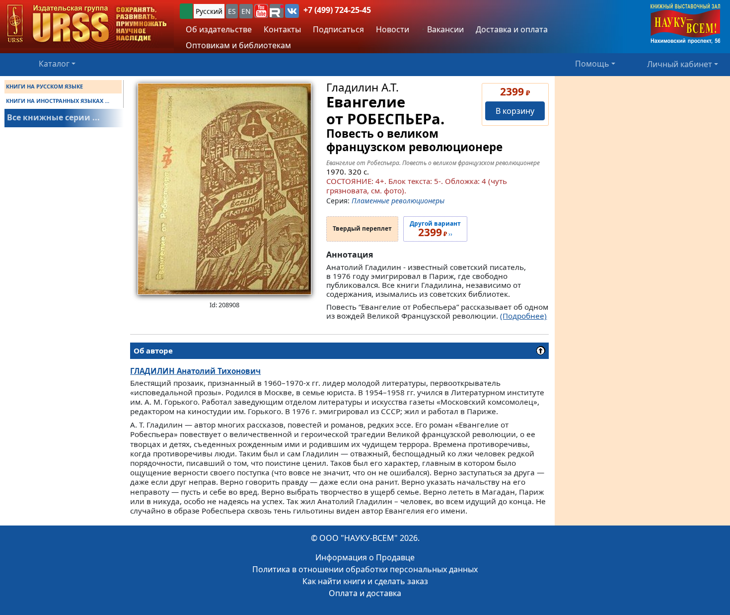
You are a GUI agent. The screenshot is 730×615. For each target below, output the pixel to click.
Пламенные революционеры (398, 200)
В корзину (515, 110)
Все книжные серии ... (53, 117)
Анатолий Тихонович (195, 371)
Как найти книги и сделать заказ (365, 581)
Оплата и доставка (365, 593)
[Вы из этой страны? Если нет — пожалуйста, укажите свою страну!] (186, 11)
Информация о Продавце (365, 557)
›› (435, 229)
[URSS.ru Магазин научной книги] (87, 24)
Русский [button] (209, 11)
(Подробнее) (523, 316)
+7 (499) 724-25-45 (337, 9)
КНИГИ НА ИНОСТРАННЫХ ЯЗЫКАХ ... (57, 100)
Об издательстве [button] (219, 29)
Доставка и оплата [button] (512, 29)
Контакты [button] (282, 29)
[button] (261, 11)
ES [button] (232, 11)
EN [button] (246, 11)
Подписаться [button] (338, 29)
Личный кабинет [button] (679, 63)
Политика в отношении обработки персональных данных (365, 569)
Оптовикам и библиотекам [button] (238, 45)
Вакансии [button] (444, 29)
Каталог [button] (54, 63)
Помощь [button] (592, 63)
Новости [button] (392, 29)
